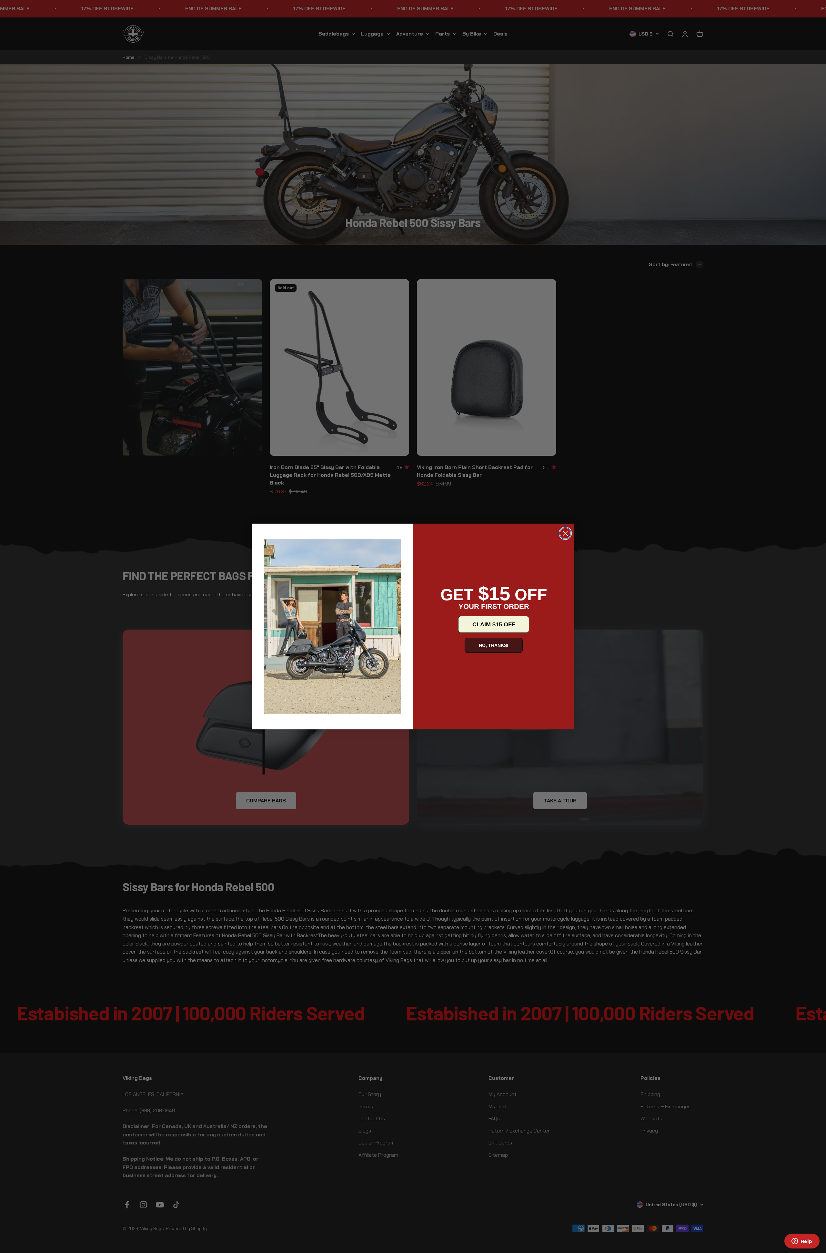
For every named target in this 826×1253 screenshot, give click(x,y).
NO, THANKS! (494, 645)
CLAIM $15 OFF (493, 624)
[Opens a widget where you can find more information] (802, 1242)
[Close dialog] (565, 533)
